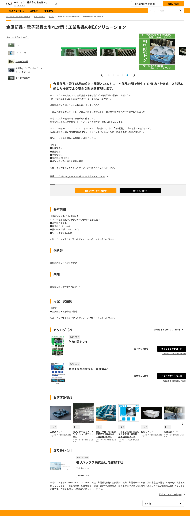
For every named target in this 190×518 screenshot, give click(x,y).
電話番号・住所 (83, 475)
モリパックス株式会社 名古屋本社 (99, 462)
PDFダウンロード (140, 190)
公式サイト (21, 5)
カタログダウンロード (171, 348)
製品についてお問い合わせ (96, 190)
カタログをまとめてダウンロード (167, 329)
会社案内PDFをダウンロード (146, 4)
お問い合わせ (173, 4)
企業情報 (48, 10)
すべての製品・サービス (17, 37)
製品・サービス (16, 10)
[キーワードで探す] (180, 11)
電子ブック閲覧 (141, 348)
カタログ (34, 10)
